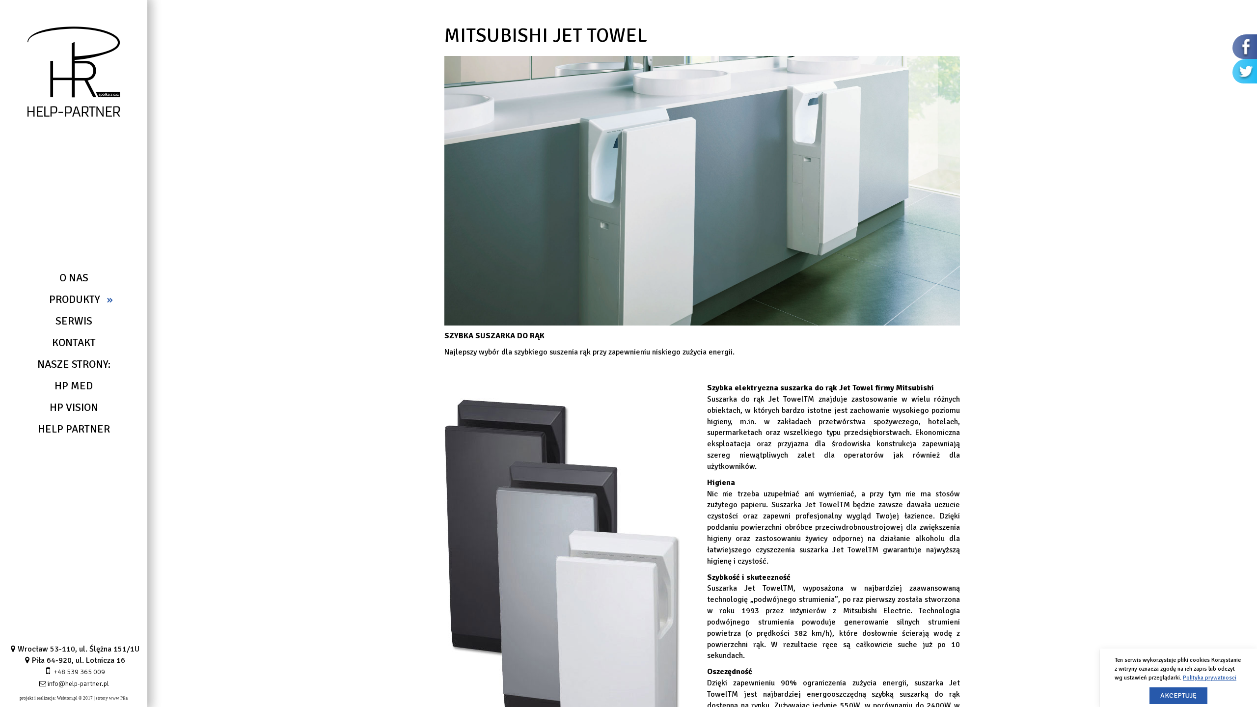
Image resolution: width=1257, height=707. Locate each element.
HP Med (74, 385)
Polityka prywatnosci (1209, 677)
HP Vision (74, 407)
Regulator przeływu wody (47, 450)
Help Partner (74, 428)
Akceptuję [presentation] (1178, 695)
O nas (73, 277)
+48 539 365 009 (79, 672)
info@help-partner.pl (78, 684)
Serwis (73, 320)
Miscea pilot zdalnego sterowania (59, 462)
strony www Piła (112, 698)
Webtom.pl (67, 698)
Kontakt (74, 342)
